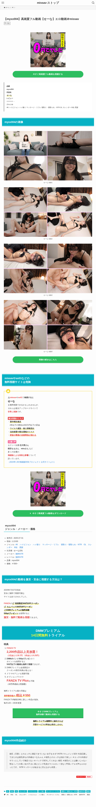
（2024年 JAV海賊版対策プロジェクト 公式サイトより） (32, 462)
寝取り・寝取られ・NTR (71, 545)
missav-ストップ (48, 2)
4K (17, 545)
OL (85, 545)
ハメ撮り (36, 545)
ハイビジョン (25, 545)
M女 (16, 547)
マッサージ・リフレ (50, 545)
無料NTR (19, 554)
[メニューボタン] (3, 3)
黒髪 (21, 547)
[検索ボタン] (93, 3)
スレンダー (22, 791)
